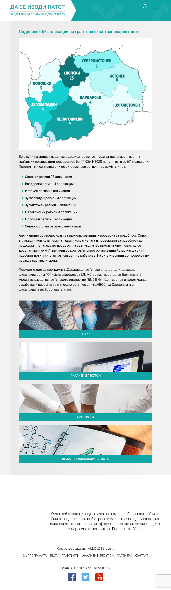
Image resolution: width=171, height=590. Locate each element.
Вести (54, 556)
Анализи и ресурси (98, 556)
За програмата (35, 556)
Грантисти (70, 556)
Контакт (141, 556)
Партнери (124, 556)
